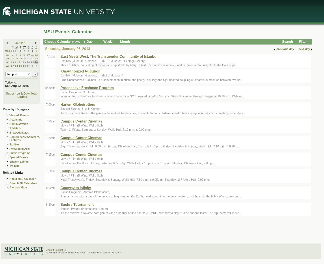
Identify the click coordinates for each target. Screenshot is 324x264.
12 (36, 55)
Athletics (15, 128)
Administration (18, 124)
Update (22, 97)
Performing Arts (19, 148)
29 (20, 66)
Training (14, 165)
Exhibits (14, 144)
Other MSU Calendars (23, 183)
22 (20, 62)
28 (16, 66)
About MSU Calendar (22, 178)
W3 (7, 58)
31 (16, 51)
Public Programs (19, 153)
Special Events (18, 157)
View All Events (19, 115)
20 (12, 62)
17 (28, 58)
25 (32, 62)
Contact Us (60, 250)
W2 (7, 55)
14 (16, 58)
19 (36, 58)
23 (24, 62)
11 (32, 55)
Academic (15, 119)
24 (28, 62)
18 (32, 58)
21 (16, 62)
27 (12, 66)
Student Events (19, 161)
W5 (7, 66)
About (49, 250)
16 (24, 58)
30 (12, 51)
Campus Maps (18, 187)
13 (12, 58)
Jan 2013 (21, 43)
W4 (7, 62)
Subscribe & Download (21, 93)
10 (28, 55)
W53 (7, 51)
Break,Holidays (19, 132)
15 (20, 58)
